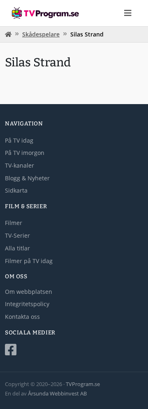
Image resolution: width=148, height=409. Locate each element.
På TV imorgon (24, 153)
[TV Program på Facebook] (74, 350)
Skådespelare (41, 34)
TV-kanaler (19, 165)
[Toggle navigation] (127, 13)
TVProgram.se (83, 384)
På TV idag (19, 140)
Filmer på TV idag (29, 261)
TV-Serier (17, 235)
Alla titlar (17, 248)
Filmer (13, 223)
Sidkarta (16, 190)
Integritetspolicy (27, 304)
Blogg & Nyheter (27, 178)
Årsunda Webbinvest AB (57, 393)
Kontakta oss (22, 316)
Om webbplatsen (28, 291)
